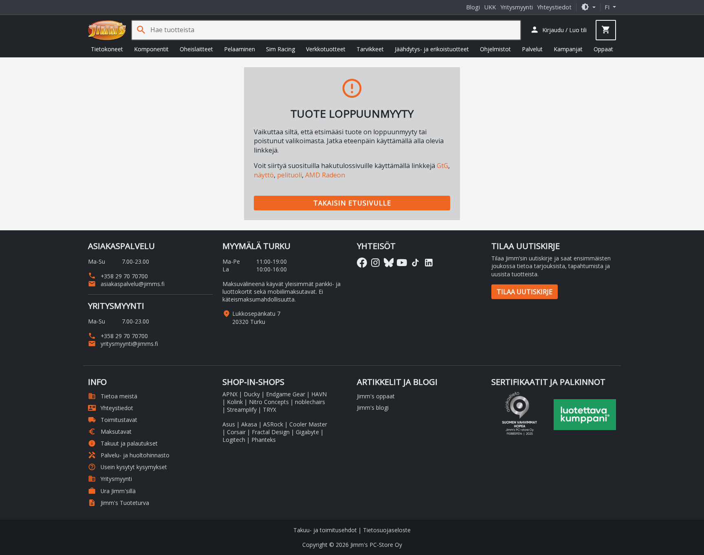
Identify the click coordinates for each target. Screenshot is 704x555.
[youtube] (402, 263)
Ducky (252, 394)
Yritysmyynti (516, 7)
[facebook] (362, 263)
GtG (442, 165)
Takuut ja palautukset (123, 443)
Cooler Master (308, 424)
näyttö (264, 174)
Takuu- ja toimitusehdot (325, 530)
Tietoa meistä (112, 396)
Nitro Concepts (269, 402)
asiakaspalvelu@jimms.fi (126, 284)
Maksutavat (110, 431)
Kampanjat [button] (568, 49)
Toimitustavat (112, 420)
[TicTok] (415, 263)
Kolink (235, 402)
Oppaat (603, 49)
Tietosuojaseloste (387, 530)
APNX (230, 394)
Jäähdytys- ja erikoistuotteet (432, 49)
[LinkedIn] (429, 263)
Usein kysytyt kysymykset (127, 467)
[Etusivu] (107, 30)
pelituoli (289, 174)
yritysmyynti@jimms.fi (123, 343)
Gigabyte (307, 432)
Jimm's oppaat (376, 396)
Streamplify (242, 409)
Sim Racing (280, 49)
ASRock (273, 424)
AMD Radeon (325, 174)
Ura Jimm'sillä (112, 491)
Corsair (236, 432)
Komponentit (151, 49)
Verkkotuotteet (325, 49)
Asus (228, 424)
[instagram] (375, 263)
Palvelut (532, 49)
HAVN (319, 394)
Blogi (473, 7)
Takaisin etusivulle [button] (352, 203)
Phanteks (263, 440)
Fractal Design (271, 432)
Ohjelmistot (495, 49)
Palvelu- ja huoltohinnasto (128, 455)
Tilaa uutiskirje (524, 291)
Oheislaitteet (196, 49)
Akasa (249, 424)
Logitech (233, 440)
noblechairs (310, 402)
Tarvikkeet (370, 49)
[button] (588, 7)
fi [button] (608, 7)
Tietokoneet (107, 49)
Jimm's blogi (373, 407)
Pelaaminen (239, 49)
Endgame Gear (285, 394)
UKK (490, 7)
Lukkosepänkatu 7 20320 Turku (256, 317)
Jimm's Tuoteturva (118, 503)
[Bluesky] (389, 263)
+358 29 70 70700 (118, 276)
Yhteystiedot (554, 7)
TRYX (269, 409)
